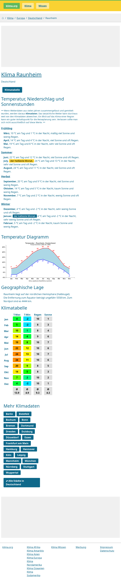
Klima (10, 18)
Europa (21, 18)
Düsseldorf (12, 437)
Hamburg (11, 449)
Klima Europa (34, 557)
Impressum (106, 547)
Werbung (81, 547)
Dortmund (27, 425)
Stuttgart (28, 466)
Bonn (25, 419)
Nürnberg (11, 466)
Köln (8, 455)
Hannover (29, 449)
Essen (27, 437)
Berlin (9, 414)
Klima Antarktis (35, 550)
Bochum (11, 419)
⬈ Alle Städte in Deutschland (15, 482)
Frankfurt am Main (17, 443)
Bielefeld (24, 414)
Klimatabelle (12, 89)
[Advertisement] (60, 46)
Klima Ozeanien (35, 568)
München (30, 460)
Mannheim (12, 460)
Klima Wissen (58, 547)
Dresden (11, 431)
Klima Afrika (33, 547)
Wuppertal (12, 472)
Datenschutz (107, 550)
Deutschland (35, 18)
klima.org (11, 5)
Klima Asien (33, 554)
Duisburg (27, 431)
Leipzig (21, 455)
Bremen (10, 425)
